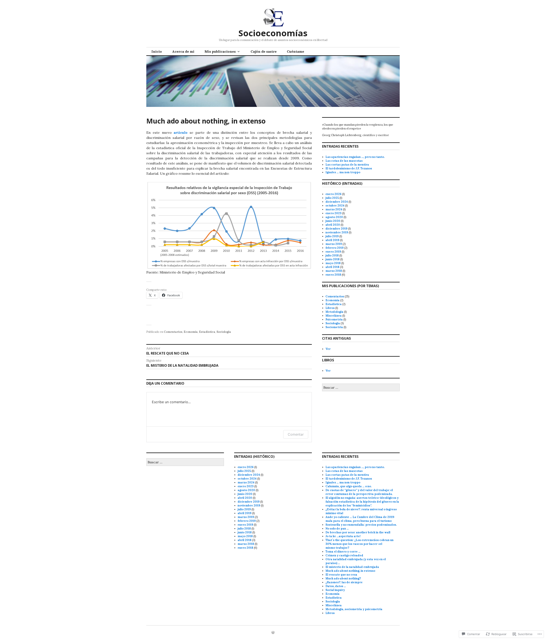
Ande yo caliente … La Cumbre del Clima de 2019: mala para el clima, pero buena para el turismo (360, 519)
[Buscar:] (361, 388)
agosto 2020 (334, 217)
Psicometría (334, 319)
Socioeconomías (273, 33)
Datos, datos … (335, 586)
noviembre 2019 (336, 232)
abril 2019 (332, 240)
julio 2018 (332, 255)
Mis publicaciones (220, 51)
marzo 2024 (333, 209)
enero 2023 (333, 213)
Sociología (223, 332)
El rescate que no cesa (341, 574)
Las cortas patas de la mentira (347, 164)
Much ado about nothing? (343, 578)
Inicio (156, 51)
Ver (328, 349)
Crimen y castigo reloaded (344, 555)
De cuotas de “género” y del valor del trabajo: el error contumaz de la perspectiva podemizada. (359, 492)
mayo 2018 (333, 263)
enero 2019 (333, 251)
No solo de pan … (337, 528)
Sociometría (334, 327)
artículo (180, 132)
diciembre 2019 (336, 228)
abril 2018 (332, 267)
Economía (191, 332)
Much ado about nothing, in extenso (350, 571)
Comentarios (173, 332)
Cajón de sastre (264, 51)
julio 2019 (332, 236)
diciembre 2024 (336, 202)
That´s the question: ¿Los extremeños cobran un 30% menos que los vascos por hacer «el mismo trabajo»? (359, 544)
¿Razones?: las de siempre (344, 582)
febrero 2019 (334, 248)
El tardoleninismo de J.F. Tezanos (348, 168)
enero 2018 (333, 274)
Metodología (334, 312)
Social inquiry (335, 590)
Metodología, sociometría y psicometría (353, 609)
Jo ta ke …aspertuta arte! (343, 536)
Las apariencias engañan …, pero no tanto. (355, 157)
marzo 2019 (333, 244)
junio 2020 (332, 221)
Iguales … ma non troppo (342, 172)
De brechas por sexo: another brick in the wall (357, 532)
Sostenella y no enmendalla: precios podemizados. (361, 525)
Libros (330, 308)
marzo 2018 (333, 271)
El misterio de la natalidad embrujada (352, 567)
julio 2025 (332, 198)
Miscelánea (333, 315)
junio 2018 (332, 259)
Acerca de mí (183, 51)
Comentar (296, 434)
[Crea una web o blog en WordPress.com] (273, 633)
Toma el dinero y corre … (342, 551)
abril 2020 (332, 225)
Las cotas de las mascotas (344, 161)
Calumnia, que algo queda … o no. (348, 486)
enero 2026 (333, 194)
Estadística (207, 332)
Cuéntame (295, 51)
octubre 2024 (334, 205)
